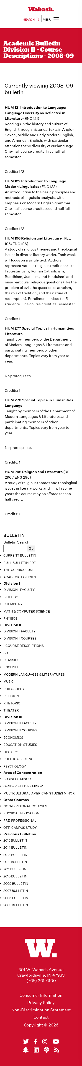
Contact (41, 1017)
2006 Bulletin (15, 898)
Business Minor (17, 779)
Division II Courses (19, 638)
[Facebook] (35, 1041)
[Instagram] (44, 1041)
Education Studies (20, 745)
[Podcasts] (46, 1050)
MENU (47, 19)
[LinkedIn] (36, 1050)
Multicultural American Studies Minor (39, 793)
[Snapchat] (25, 1050)
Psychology (14, 766)
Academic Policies (19, 577)
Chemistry (13, 604)
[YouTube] (56, 1041)
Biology (10, 597)
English (10, 667)
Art (6, 653)
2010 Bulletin (15, 876)
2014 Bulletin (15, 847)
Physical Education (21, 813)
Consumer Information (41, 995)
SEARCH (29, 19)
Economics (13, 738)
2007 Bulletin (15, 891)
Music (8, 682)
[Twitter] (26, 1041)
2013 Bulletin (15, 855)
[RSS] (56, 1050)
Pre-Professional (19, 820)
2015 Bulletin (15, 840)
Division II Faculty (19, 631)
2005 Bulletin (15, 905)
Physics (10, 618)
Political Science (19, 759)
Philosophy (14, 689)
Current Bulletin (19, 555)
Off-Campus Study (20, 828)
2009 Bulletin (15, 884)
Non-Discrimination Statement (41, 1010)
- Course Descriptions (23, 646)
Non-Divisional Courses (25, 806)
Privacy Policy (41, 1002)
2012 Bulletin (15, 862)
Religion (11, 696)
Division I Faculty (19, 590)
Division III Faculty (19, 723)
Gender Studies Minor (23, 786)
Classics (11, 660)
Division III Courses (20, 730)
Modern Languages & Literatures (34, 674)
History (10, 752)
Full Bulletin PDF (19, 563)
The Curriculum (18, 570)
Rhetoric (11, 703)
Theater (11, 710)
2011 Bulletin (14, 869)
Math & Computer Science (26, 611)
